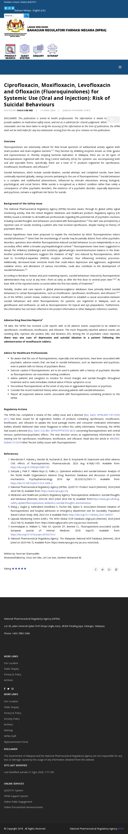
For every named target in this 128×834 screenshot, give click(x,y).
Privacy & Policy (12, 674)
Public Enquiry (11, 668)
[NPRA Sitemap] (52, 51)
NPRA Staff (10, 736)
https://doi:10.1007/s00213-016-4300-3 (31, 483)
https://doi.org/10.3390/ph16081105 (30, 467)
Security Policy (12, 718)
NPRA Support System (16, 796)
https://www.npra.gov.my (54, 491)
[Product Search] (10, 51)
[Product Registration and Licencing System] (24, 51)
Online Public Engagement (18, 801)
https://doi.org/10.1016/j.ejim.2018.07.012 (33, 534)
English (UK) (39, 10)
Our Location (11, 663)
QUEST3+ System (13, 790)
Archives (8, 680)
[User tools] (113, 119)
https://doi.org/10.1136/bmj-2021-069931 (91, 514)
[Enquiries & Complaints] (38, 51)
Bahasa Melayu (22, 10)
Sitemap (8, 730)
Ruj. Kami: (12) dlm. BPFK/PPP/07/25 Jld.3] (52, 430)
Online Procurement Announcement (23, 807)
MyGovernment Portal (16, 741)
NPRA (121, 828)
